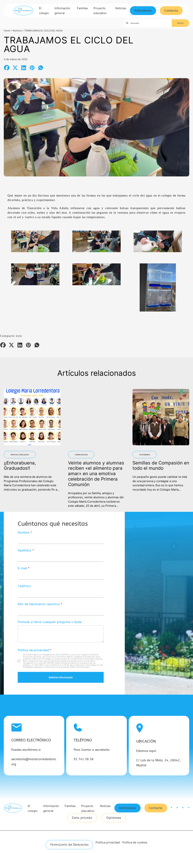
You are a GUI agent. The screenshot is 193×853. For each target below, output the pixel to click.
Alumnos (17, 30)
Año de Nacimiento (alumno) (39, 604)
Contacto (171, 10)
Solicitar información (61, 677)
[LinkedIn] (23, 68)
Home (7, 30)
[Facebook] (6, 68)
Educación (24, 454)
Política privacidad (108, 842)
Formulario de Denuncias (69, 844)
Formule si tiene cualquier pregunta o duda (49, 622)
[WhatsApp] (40, 68)
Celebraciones (81, 454)
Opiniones (113, 818)
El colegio (44, 10)
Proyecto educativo (99, 10)
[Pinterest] (32, 68)
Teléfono (24, 586)
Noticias (120, 8)
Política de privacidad (33, 650)
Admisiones (143, 10)
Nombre (23, 532)
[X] (15, 68)
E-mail (22, 568)
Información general (62, 10)
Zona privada (82, 818)
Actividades (144, 454)
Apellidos (24, 550)
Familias (82, 8)
